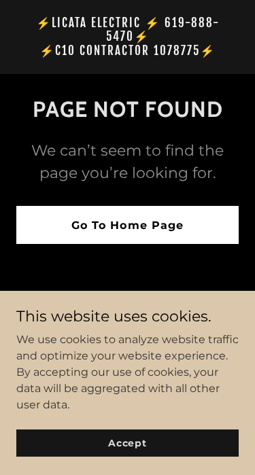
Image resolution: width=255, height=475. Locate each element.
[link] (127, 51)
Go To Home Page (127, 225)
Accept (127, 442)
